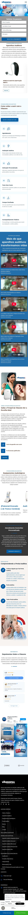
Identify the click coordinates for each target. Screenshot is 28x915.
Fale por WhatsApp (7, 879)
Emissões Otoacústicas (7, 858)
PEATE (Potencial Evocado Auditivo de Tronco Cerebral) (12, 868)
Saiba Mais (4, 457)
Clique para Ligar (7, 875)
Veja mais (6, 90)
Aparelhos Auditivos (7, 815)
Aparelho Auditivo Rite (7, 849)
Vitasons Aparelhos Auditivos (12, 717)
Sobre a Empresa (6, 813)
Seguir (23, 719)
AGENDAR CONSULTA (14, 551)
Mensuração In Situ (6, 864)
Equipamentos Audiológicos (8, 818)
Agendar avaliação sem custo (9, 119)
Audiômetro (6, 506)
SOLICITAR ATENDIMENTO (14, 39)
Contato (4, 829)
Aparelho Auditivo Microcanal (9, 843)
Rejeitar (10, 903)
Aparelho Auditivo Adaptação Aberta (10, 838)
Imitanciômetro (5, 861)
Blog (3, 826)
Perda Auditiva (5, 821)
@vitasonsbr (9, 719)
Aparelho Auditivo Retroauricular (9, 846)
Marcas (4, 824)
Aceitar (19, 903)
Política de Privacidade (16, 901)
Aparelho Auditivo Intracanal (8, 841)
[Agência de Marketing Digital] (14, 908)
